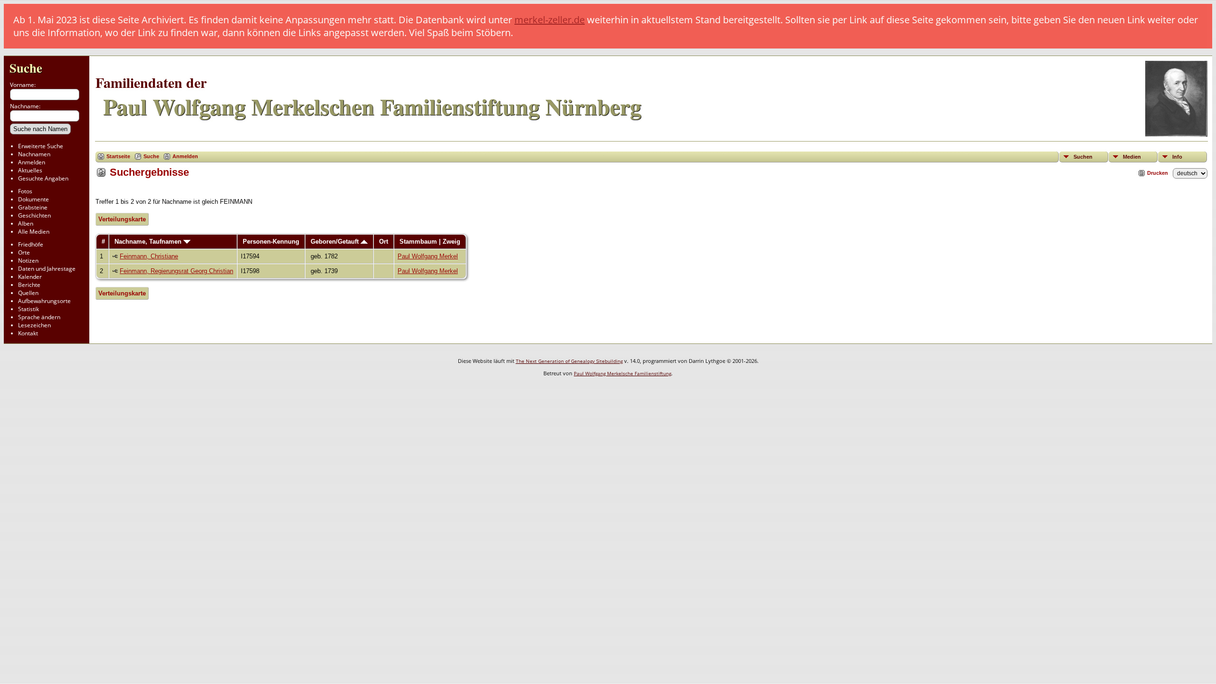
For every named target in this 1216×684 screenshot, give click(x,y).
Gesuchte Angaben (43, 178)
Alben (25, 223)
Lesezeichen (34, 325)
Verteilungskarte (122, 219)
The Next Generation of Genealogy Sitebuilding (569, 361)
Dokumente (33, 199)
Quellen (28, 293)
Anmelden (31, 162)
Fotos (25, 191)
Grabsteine (33, 207)
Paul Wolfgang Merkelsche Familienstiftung (622, 373)
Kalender (30, 277)
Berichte (29, 285)
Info (1177, 157)
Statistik (28, 309)
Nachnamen (34, 154)
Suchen (1083, 157)
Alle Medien (33, 232)
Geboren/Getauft (336, 241)
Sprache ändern (39, 317)
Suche (26, 67)
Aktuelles (30, 170)
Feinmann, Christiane (149, 256)
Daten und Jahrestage (47, 269)
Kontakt (28, 333)
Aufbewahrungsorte (44, 301)
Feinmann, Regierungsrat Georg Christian (176, 271)
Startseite (118, 156)
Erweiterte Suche (40, 146)
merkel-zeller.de (549, 19)
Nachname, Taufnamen (148, 241)
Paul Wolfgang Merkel (428, 256)
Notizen (28, 260)
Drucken (1157, 173)
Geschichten (34, 215)
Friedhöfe (30, 244)
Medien (1132, 157)
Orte (24, 252)
